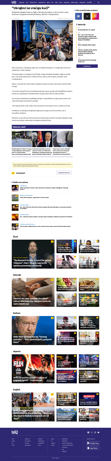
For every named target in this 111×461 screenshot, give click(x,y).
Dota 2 (82, 373)
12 (17, 215)
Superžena (28, 445)
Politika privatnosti (67, 445)
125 (17, 195)
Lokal (39, 445)
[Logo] (14, 2)
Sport (13, 441)
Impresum (64, 441)
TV (51, 441)
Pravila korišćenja (67, 443)
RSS (63, 449)
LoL (14, 375)
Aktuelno (61, 259)
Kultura (27, 443)
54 (17, 186)
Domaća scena (62, 373)
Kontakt (64, 451)
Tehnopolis (41, 441)
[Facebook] (78, 16)
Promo (82, 257)
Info (13, 439)
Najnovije (21, 2)
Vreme (52, 445)
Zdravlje (27, 439)
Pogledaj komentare (64, 172)
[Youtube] (98, 432)
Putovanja (28, 441)
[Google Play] (93, 443)
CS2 (59, 360)
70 (17, 224)
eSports (40, 439)
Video (52, 439)
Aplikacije (65, 447)
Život (13, 445)
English (60, 396)
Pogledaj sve (87, 66)
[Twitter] (87, 16)
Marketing (65, 439)
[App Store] (93, 448)
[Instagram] (95, 16)
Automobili (41, 443)
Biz (12, 443)
